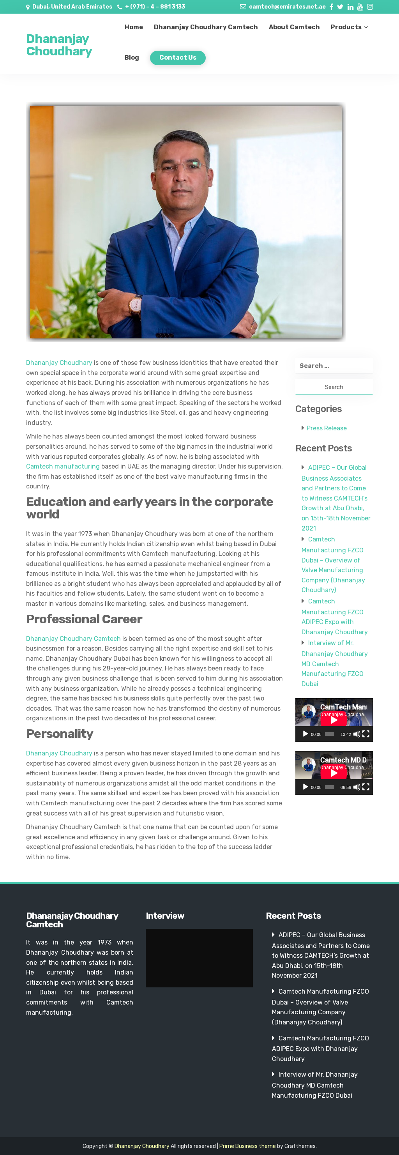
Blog (132, 57)
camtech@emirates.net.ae (287, 7)
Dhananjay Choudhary (59, 44)
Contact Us (177, 57)
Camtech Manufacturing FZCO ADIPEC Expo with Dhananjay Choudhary (320, 1049)
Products (346, 27)
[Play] (305, 734)
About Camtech (294, 27)
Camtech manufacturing (63, 466)
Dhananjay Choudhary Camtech (206, 27)
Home (134, 27)
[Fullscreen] (366, 734)
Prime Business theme (247, 1146)
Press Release (327, 428)
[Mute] (357, 734)
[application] (334, 720)
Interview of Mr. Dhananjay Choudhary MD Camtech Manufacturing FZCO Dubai (335, 663)
